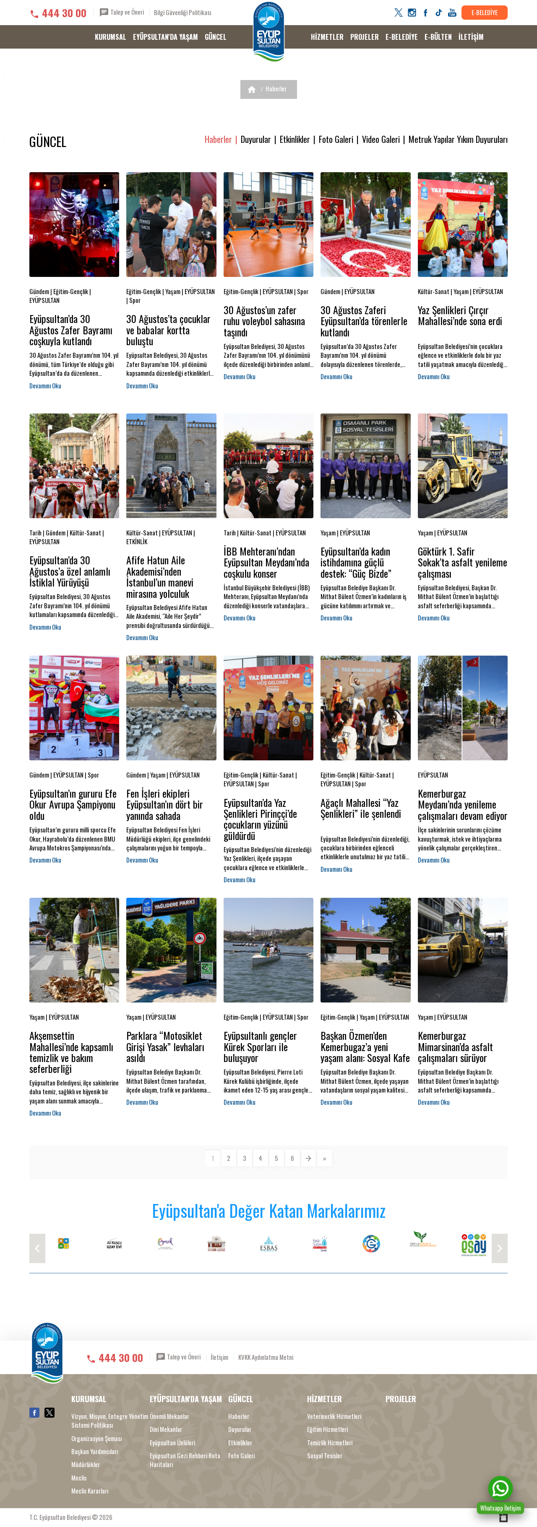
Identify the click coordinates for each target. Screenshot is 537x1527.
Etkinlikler (295, 139)
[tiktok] (439, 12)
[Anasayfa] (252, 89)
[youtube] (452, 12)
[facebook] (425, 12)
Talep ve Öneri (126, 11)
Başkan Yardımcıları (94, 1451)
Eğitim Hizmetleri (327, 1429)
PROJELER (364, 37)
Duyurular (256, 139)
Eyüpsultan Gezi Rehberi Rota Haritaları (185, 1460)
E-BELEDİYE (485, 12)
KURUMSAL (110, 37)
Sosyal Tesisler (324, 1455)
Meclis (78, 1477)
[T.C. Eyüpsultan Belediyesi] (269, 32)
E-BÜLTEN (438, 37)
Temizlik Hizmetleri (329, 1442)
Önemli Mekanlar (169, 1416)
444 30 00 (64, 12)
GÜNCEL (216, 37)
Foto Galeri (336, 139)
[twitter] (398, 12)
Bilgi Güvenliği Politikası (182, 12)
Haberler (276, 88)
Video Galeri (381, 139)
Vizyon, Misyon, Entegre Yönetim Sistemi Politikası (109, 1420)
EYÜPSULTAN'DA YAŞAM (165, 37)
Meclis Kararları (89, 1490)
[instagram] (412, 12)
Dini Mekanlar (166, 1429)
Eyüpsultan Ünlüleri (172, 1442)
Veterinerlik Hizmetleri (334, 1416)
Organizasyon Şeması (96, 1438)
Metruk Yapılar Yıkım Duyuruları (458, 139)
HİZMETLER (327, 37)
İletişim (219, 1357)
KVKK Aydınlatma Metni (265, 1357)
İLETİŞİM (471, 37)
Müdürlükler (85, 1464)
